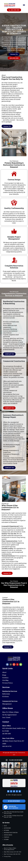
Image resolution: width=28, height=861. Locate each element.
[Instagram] (11, 791)
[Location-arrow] (14, 791)
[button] (24, 5)
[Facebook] (8, 791)
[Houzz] (20, 791)
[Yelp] (17, 791)
